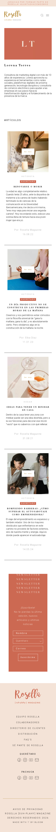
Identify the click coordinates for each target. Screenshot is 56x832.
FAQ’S (28, 740)
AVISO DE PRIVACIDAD (28, 809)
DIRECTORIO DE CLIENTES (28, 728)
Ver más (28, 151)
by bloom (37, 822)
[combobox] (28, 640)
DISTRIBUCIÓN (28, 734)
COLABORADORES (28, 722)
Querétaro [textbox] (22, 641)
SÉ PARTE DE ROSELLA (27, 745)
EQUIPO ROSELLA (28, 717)
